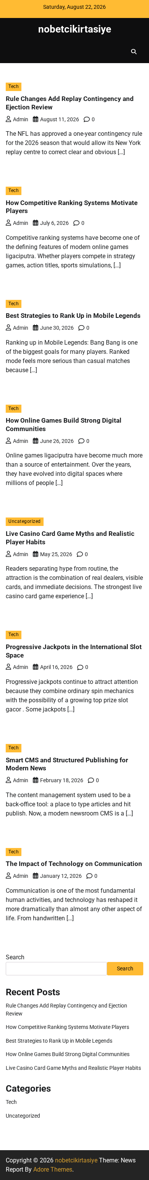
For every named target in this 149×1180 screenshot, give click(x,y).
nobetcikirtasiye (74, 29)
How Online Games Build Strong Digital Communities (68, 1054)
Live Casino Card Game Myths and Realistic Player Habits (73, 1068)
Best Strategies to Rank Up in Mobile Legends (73, 315)
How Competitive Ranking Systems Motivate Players (67, 1027)
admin (20, 119)
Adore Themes (52, 1169)
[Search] (133, 51)
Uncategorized (24, 521)
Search (15, 957)
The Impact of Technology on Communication (74, 864)
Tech (13, 86)
